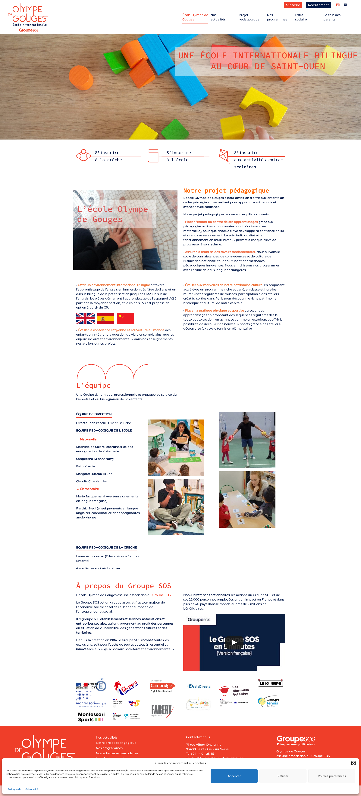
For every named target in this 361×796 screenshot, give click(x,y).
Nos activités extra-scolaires (117, 753)
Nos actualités (107, 737)
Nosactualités (218, 17)
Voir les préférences (332, 776)
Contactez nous (198, 737)
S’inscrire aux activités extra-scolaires (258, 159)
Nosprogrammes (277, 17)
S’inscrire (293, 5)
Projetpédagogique (249, 17)
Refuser (283, 776)
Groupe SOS (161, 595)
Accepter (234, 776)
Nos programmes (109, 748)
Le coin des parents (332, 17)
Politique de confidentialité (23, 789)
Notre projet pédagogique (116, 743)
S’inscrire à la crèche (108, 156)
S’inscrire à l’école (178, 156)
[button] (353, 763)
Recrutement (318, 5)
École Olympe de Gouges (195, 17)
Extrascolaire (301, 17)
